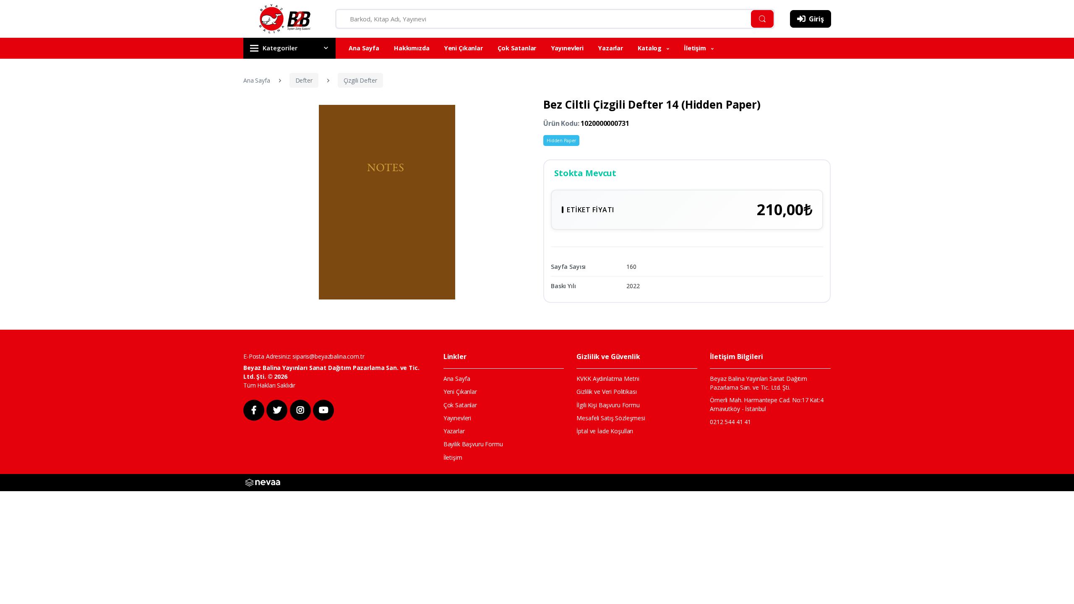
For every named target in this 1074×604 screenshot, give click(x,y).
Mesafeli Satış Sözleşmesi (610, 418)
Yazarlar (610, 48)
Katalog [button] (650, 48)
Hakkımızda (412, 48)
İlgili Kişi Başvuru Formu (607, 405)
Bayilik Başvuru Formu (473, 444)
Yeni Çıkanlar (463, 48)
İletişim (452, 457)
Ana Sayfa (364, 48)
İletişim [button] (696, 48)
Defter (304, 80)
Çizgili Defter (360, 80)
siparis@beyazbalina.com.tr (328, 356)
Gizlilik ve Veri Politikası (606, 392)
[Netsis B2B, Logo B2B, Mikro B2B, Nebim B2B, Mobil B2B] (262, 482)
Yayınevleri (567, 48)
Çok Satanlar (517, 48)
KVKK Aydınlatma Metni (607, 379)
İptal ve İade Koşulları (604, 431)
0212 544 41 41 (730, 422)
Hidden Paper (561, 140)
